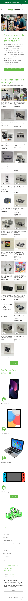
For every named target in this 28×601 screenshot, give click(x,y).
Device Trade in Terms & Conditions (11, 531)
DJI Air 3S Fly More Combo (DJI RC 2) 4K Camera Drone (20, 316)
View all (14, 363)
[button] (1, 9)
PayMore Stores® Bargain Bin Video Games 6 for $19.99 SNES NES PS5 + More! (20, 103)
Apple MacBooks (5, 462)
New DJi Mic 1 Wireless (5, 357)
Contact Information (7, 540)
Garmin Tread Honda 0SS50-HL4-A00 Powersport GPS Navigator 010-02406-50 (19, 296)
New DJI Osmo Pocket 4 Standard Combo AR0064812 (6, 187)
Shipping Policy (6, 537)
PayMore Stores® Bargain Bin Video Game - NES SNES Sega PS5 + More (6, 103)
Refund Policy (6, 534)
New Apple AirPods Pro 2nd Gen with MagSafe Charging (7, 123)
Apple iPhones (5, 403)
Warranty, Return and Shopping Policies (12, 543)
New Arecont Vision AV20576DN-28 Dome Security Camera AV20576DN (7, 166)
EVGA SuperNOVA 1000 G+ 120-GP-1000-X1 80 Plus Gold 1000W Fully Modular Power (7, 308)
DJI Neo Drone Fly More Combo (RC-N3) (20, 337)
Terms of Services (7, 553)
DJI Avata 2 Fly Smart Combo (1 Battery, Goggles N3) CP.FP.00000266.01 (7, 144)
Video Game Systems (6, 492)
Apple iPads (4, 433)
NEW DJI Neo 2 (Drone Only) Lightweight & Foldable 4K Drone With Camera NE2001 (19, 209)
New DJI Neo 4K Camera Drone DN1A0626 (20, 232)
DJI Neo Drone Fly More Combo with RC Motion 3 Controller (7, 337)
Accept (13, 590)
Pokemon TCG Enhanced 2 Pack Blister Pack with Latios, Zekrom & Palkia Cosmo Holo (20, 276)
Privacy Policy (6, 550)
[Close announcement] (26, 2)
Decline (13, 594)
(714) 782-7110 (10, 574)
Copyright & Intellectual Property (10, 547)
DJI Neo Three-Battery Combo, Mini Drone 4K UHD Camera (7, 232)
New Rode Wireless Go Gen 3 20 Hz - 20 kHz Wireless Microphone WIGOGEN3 (20, 144)
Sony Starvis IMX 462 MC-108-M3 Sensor (7, 209)
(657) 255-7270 (10, 576)
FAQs (4, 560)
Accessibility (6, 556)
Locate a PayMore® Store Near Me (13, 69)
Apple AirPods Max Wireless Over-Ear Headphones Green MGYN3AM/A (6, 276)
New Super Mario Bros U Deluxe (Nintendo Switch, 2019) (7, 253)
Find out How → (16, 2)
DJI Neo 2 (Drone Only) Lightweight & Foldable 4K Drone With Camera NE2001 (19, 253)
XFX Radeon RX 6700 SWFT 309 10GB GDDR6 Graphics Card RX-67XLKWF (7, 296)
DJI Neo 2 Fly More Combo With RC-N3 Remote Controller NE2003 (20, 187)
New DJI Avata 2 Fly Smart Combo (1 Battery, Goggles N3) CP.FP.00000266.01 (20, 124)
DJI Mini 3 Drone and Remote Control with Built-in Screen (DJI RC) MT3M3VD (20, 166)
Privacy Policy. (13, 586)
